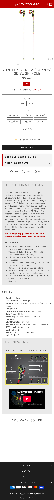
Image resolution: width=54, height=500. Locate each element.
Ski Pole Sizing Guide (20, 157)
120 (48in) (40, 115)
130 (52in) (26, 122)
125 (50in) (13, 122)
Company (26, 465)
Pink (31, 103)
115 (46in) (27, 115)
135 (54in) (40, 122)
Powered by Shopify (27, 498)
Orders (26, 471)
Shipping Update (17, 163)
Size (27, 111)
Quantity (27, 129)
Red (22, 103)
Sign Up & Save (26, 483)
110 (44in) (13, 115)
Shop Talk (26, 477)
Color (27, 99)
